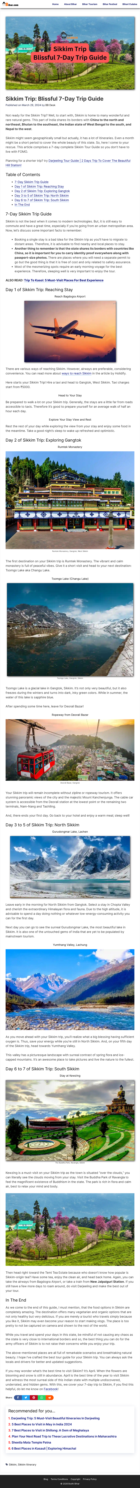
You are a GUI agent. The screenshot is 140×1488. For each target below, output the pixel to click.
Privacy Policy (90, 1479)
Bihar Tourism (89, 4)
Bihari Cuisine (129, 4)
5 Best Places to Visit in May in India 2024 (42, 1424)
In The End (22, 204)
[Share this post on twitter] (26, 1397)
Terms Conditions (59, 1479)
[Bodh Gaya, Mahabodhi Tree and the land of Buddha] (11, 4)
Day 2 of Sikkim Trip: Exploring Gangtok (42, 191)
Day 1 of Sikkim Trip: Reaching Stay (39, 186)
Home (55, 4)
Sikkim (13, 1464)
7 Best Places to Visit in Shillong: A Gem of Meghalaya (50, 1430)
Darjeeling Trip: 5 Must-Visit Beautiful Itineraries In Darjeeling (55, 1418)
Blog (46, 1479)
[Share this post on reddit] (50, 1397)
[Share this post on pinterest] (34, 1397)
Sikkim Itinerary (27, 1464)
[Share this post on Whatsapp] (42, 1397)
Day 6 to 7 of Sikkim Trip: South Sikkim (42, 200)
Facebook (51, 1389)
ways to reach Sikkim (76, 373)
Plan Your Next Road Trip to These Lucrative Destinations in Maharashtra (64, 1436)
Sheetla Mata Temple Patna (31, 1442)
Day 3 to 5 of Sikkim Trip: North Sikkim (42, 195)
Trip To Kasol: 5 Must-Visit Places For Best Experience (63, 280)
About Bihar (70, 4)
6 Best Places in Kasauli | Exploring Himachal (44, 1448)
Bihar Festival (110, 4)
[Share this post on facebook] (18, 1397)
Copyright (75, 1479)
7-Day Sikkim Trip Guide (32, 182)
